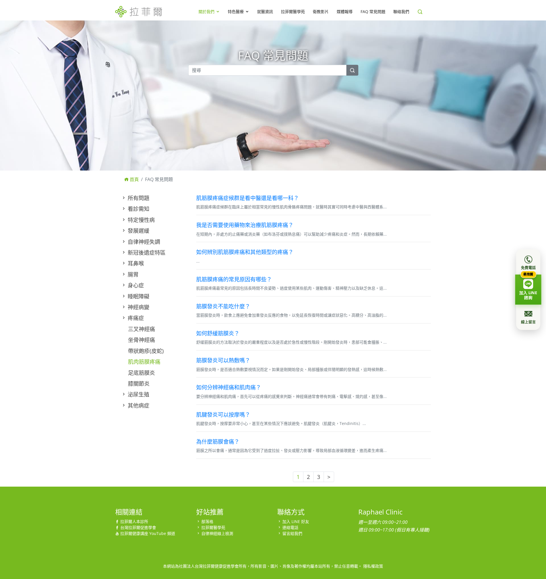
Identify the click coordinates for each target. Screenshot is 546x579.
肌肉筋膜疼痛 (144, 362)
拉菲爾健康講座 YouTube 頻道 (147, 533)
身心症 (135, 285)
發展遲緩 (137, 230)
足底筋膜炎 (141, 373)
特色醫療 (236, 11)
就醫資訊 (265, 11)
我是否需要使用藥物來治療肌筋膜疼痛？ (244, 225)
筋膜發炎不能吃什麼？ (223, 306)
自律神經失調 (143, 242)
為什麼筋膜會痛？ (217, 441)
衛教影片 (321, 11)
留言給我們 (292, 533)
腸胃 (132, 274)
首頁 (134, 179)
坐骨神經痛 (141, 340)
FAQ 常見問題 (373, 11)
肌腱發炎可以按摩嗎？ (223, 414)
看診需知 (137, 209)
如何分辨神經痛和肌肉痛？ (228, 387)
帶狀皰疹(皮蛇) (146, 351)
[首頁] (138, 10)
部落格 (207, 521)
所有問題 (137, 198)
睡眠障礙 (137, 296)
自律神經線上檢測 (217, 533)
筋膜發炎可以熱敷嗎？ (223, 360)
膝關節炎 (139, 383)
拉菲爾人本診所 (134, 521)
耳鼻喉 (135, 263)
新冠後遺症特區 (146, 252)
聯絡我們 (401, 11)
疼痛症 (135, 318)
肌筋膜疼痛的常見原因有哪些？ (234, 279)
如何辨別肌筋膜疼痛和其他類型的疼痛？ (244, 252)
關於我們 (206, 11)
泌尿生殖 (137, 394)
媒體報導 (345, 11)
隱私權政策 (373, 566)
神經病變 (137, 307)
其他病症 (137, 405)
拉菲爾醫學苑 (293, 11)
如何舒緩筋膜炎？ (217, 333)
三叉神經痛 (141, 329)
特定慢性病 (140, 220)
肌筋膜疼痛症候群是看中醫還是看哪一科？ (247, 198)
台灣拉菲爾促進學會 (138, 527)
